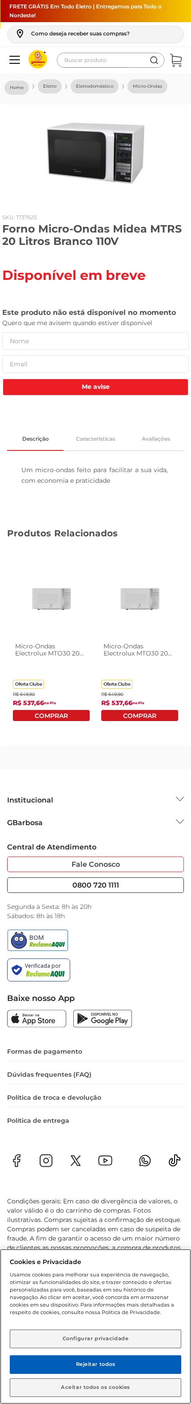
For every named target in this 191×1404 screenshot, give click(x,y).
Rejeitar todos (95, 1364)
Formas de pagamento (44, 1051)
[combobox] (110, 60)
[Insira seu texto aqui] (174, 1163)
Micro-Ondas (147, 86)
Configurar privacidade (96, 1338)
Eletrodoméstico (94, 86)
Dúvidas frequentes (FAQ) (49, 1074)
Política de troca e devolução (54, 1097)
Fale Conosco (96, 864)
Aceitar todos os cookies (95, 1387)
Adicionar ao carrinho (51, 715)
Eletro (49, 86)
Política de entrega (38, 1121)
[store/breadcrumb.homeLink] (16, 88)
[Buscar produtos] (154, 60)
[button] (72, 33)
